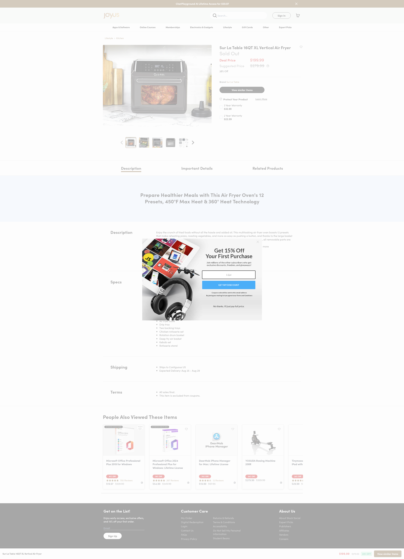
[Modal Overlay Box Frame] (202, 279)
